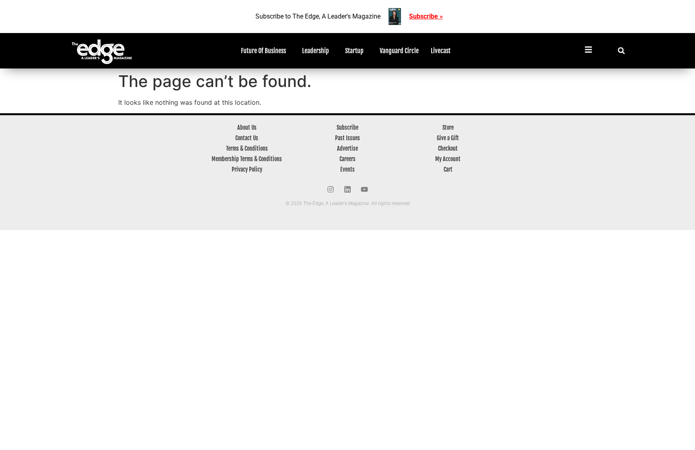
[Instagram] (330, 189)
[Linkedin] (347, 189)
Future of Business (263, 51)
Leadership (315, 51)
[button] (621, 51)
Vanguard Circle (399, 51)
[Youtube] (364, 189)
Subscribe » (426, 16)
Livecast (440, 51)
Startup (354, 51)
